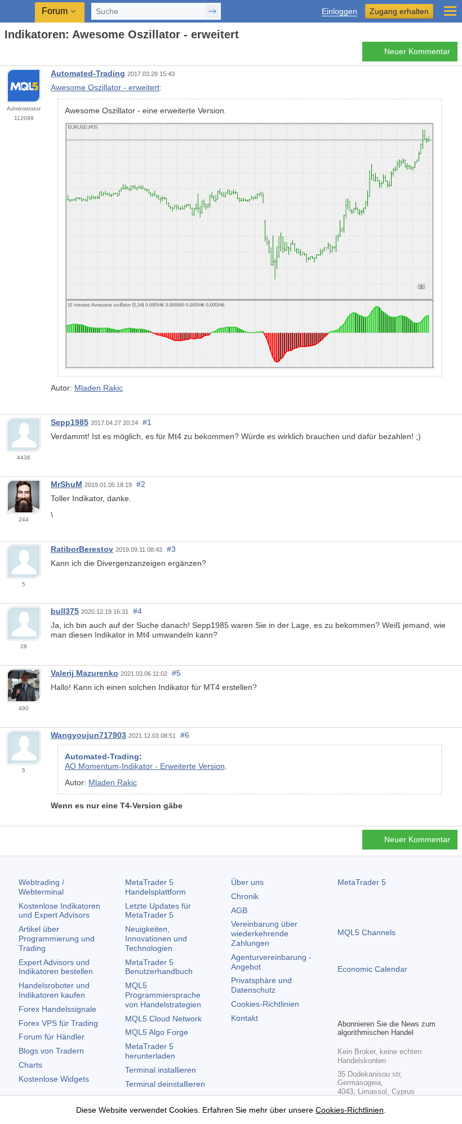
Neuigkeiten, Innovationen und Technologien (156, 938)
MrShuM (66, 484)
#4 (137, 611)
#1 (147, 422)
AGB (239, 910)
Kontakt (244, 1018)
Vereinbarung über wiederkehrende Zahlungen (264, 933)
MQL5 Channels (366, 932)
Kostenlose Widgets (54, 1078)
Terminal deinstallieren (165, 1083)
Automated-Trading (88, 73)
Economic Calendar (372, 968)
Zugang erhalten (399, 11)
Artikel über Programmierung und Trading (57, 938)
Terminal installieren (160, 1069)
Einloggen (339, 11)
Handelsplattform (155, 887)
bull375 (65, 611)
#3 (171, 549)
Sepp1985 (69, 422)
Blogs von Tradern (51, 1050)
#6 (184, 735)
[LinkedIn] (416, 1008)
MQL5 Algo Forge (156, 1032)
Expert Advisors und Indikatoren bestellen (56, 967)
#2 (140, 484)
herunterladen (150, 1051)
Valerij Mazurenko (84, 673)
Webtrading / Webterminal (41, 887)
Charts (30, 1064)
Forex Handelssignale (57, 1009)
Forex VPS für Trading (58, 1023)
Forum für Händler (52, 1036)
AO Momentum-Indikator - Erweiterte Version (145, 766)
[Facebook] (344, 1008)
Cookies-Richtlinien (265, 1003)
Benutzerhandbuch (159, 967)
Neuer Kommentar (417, 51)
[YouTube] (398, 1008)
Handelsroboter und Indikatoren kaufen (54, 990)
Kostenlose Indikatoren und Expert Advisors (59, 910)
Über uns (247, 882)
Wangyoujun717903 (88, 735)
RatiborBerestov (82, 549)
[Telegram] (362, 1008)
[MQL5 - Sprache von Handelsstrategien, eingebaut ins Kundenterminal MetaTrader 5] (17, 11)
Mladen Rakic (98, 387)
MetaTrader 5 (361, 882)
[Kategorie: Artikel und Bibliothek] (21, 54)
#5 (176, 673)
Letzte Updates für (158, 910)
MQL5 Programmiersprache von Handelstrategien (163, 995)
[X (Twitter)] (380, 1008)
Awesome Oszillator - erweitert (105, 87)
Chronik (245, 896)
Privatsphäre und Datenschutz (261, 985)
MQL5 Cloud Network (163, 1018)
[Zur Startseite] (8, 54)
